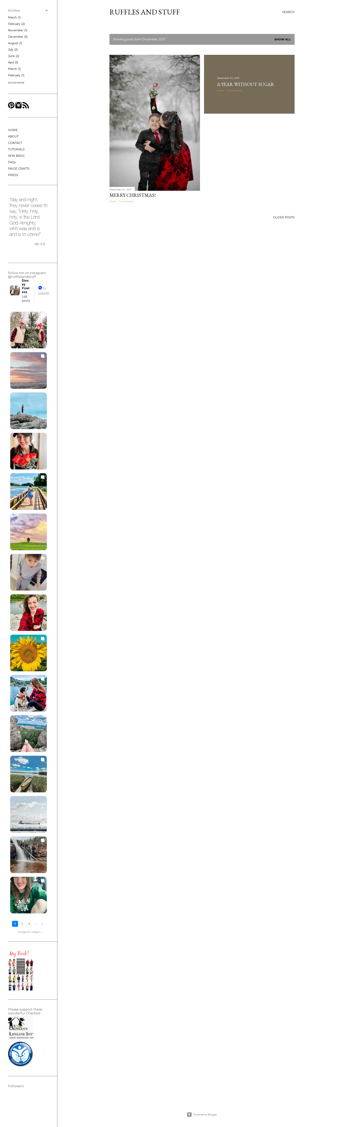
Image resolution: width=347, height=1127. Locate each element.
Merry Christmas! (132, 195)
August (14, 43)
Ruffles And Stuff (144, 12)
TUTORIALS (16, 149)
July (12, 49)
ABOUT (13, 136)
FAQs (12, 162)
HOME (13, 130)
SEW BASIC (16, 156)
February (16, 24)
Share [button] (112, 201)
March (14, 17)
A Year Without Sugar (245, 84)
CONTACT (15, 143)
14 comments (234, 90)
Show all (282, 39)
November (17, 30)
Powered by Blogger (205, 1114)
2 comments (126, 201)
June (13, 56)
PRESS (13, 175)
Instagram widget (30, 931)
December (17, 37)
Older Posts (284, 217)
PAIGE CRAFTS (19, 168)
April (12, 62)
